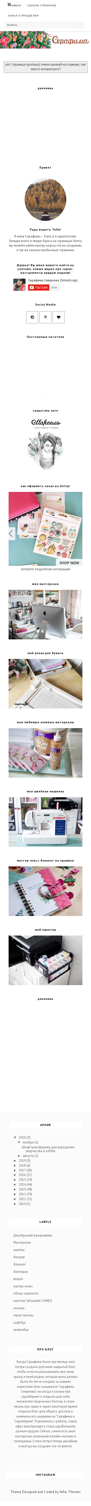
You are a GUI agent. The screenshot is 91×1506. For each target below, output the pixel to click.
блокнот (19, 1264)
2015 (23, 1180)
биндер (19, 1257)
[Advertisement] (46, 126)
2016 (23, 1175)
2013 (23, 1189)
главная (14, 5)
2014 (23, 1184)
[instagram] (32, 317)
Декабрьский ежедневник (32, 1235)
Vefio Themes (70, 1492)
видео (18, 1279)
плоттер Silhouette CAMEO (32, 1301)
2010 (23, 1204)
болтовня (20, 1272)
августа (28, 1156)
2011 (23, 1199)
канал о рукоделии (23, 15)
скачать (19, 1308)
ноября (29, 1142)
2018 (23, 1165)
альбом (19, 1250)
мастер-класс (23, 1286)
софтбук (19, 1322)
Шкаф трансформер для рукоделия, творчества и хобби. (48, 1149)
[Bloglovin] (59, 317)
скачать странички (42, 5)
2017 (22, 1170)
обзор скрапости (25, 1293)
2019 (23, 1160)
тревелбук (21, 1330)
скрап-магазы (23, 1315)
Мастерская (22, 1242)
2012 (23, 1194)
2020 (23, 1137)
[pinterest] (45, 317)
